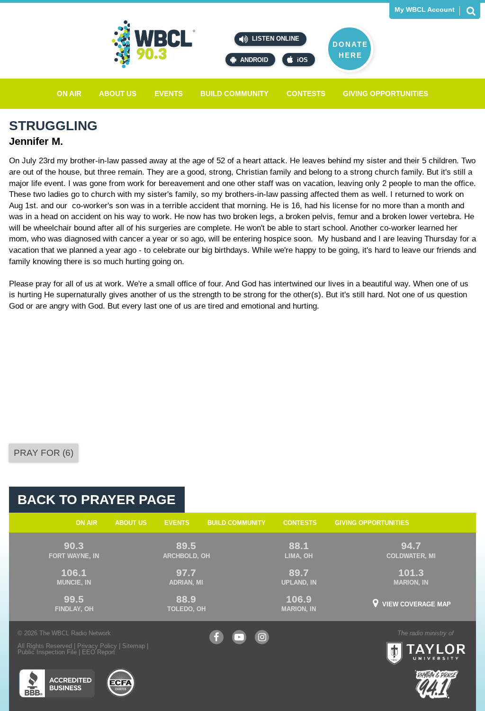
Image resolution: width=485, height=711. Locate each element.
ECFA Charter (121, 683)
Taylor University (444, 641)
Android (254, 59)
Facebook (216, 641)
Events (168, 93)
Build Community (234, 93)
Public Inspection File (47, 652)
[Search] (471, 11)
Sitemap (133, 645)
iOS (302, 59)
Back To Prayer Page (97, 499)
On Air (69, 93)
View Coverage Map (416, 604)
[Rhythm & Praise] (436, 684)
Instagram (262, 641)
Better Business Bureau (57, 683)
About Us (117, 93)
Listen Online (274, 38)
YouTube (239, 641)
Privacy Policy (97, 645)
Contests (306, 93)
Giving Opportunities (385, 93)
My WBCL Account (425, 9)
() (43, 453)
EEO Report (98, 652)
